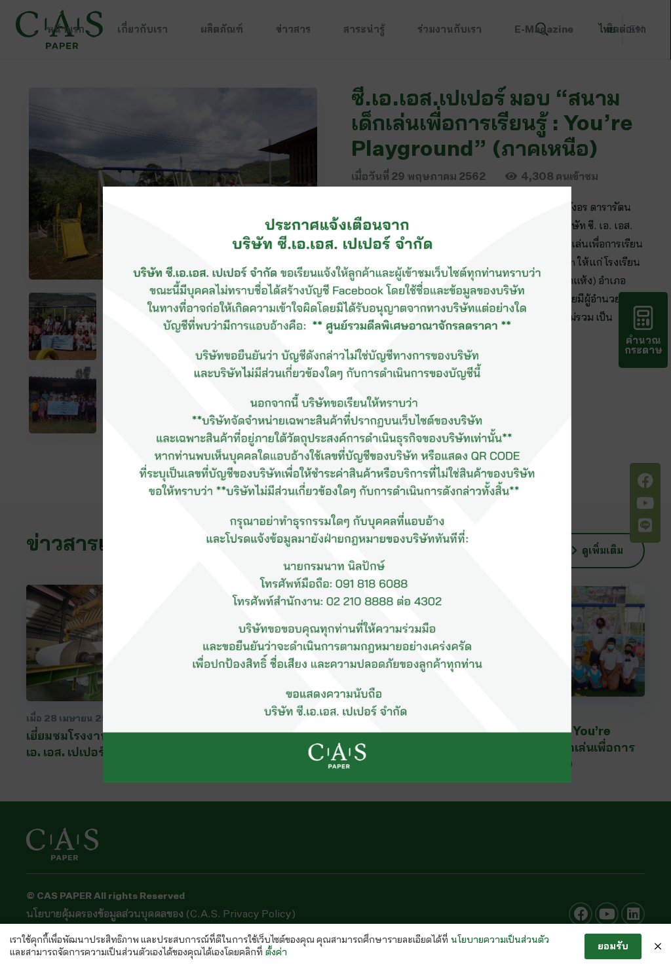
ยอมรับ (613, 945)
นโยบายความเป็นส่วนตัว (500, 939)
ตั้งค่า (276, 952)
